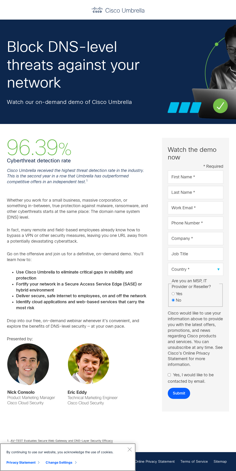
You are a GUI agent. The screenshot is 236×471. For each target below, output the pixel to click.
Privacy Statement (20, 462)
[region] (68, 457)
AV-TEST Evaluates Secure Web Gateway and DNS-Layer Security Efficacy (62, 440)
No (178, 300)
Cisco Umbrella (118, 10)
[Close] (129, 449)
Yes (179, 293)
